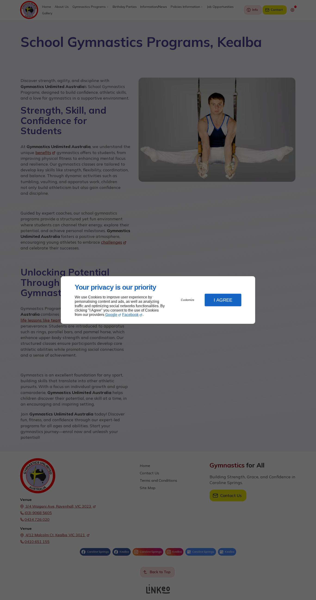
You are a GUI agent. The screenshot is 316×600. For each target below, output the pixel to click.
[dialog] (158, 300)
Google (111, 315)
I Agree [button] (223, 300)
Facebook (130, 315)
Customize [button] (187, 300)
